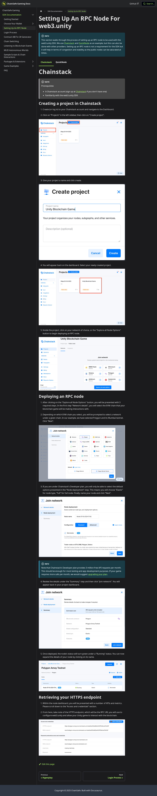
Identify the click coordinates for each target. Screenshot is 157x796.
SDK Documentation (11, 14)
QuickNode (84, 43)
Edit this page (48, 764)
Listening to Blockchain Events (18, 45)
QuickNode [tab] (61, 62)
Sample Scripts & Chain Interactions (14, 55)
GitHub (133, 3)
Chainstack (69, 43)
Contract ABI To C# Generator (17, 37)
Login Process (10, 32)
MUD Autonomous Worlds (16, 50)
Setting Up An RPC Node (15, 28)
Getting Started (11, 19)
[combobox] (148, 3)
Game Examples (11, 66)
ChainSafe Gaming (11, 10)
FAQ (6, 70)
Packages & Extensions (14, 61)
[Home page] (41, 11)
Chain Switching (11, 41)
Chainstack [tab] (46, 62)
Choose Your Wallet (13, 23)
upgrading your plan (97, 574)
